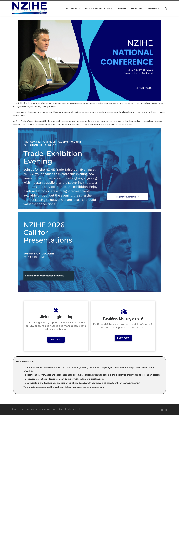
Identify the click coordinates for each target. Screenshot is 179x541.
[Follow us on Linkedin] (166, 410)
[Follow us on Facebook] (162, 410)
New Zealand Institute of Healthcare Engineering (40, 409)
